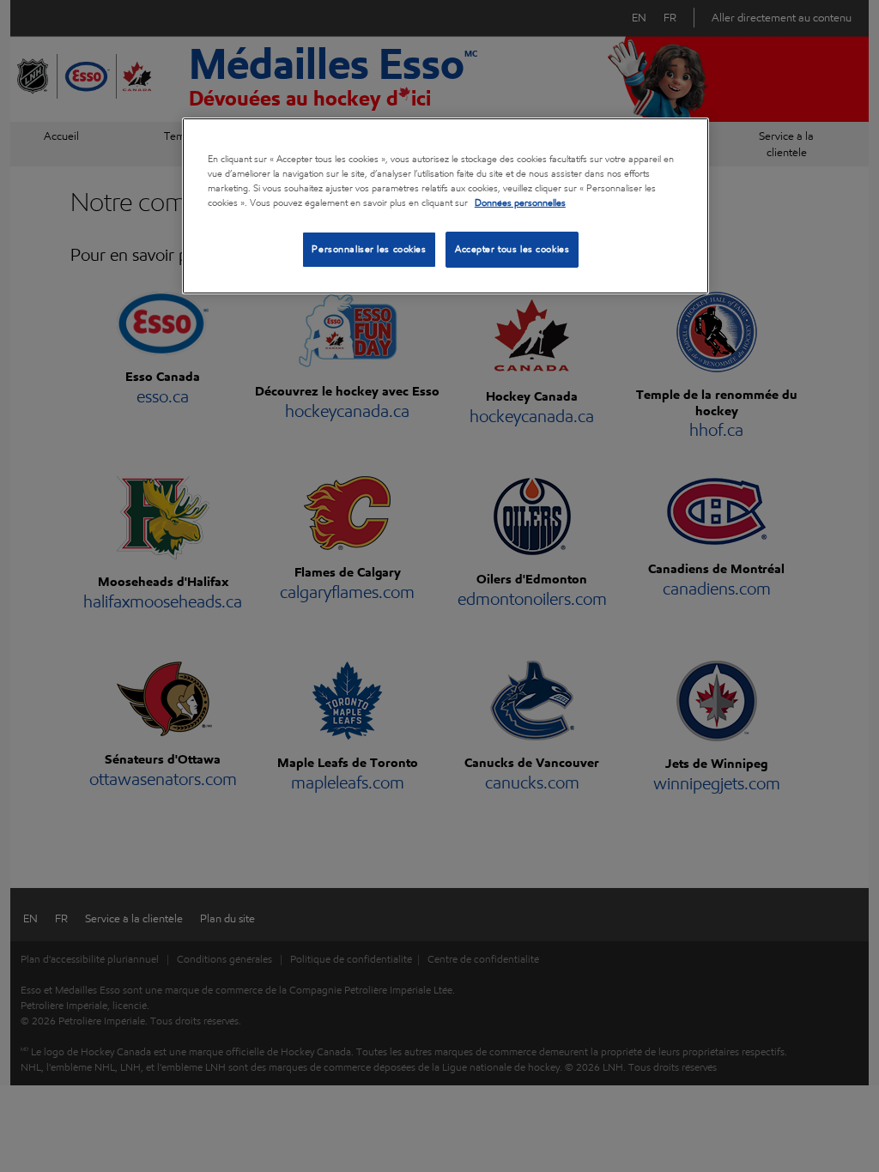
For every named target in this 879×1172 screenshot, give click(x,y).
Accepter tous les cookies (512, 249)
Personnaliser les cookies (369, 249)
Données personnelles (520, 202)
